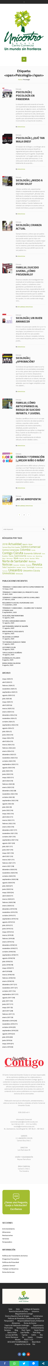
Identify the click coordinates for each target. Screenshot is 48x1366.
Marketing (39, 556)
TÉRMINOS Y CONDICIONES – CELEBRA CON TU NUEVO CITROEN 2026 (22, 609)
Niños (37, 558)
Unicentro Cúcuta (31, 570)
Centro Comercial (30, 547)
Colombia (25, 549)
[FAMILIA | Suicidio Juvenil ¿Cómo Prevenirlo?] (7, 268)
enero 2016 (6, 1047)
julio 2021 (5, 846)
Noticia (32, 561)
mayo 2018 (6, 968)
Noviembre (16, 565)
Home (20, 79)
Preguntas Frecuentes (10, 1259)
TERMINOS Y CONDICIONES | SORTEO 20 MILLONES (20, 597)
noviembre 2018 (8, 948)
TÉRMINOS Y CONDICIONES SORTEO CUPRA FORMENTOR (23, 587)
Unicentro (15, 570)
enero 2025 (6, 711)
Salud (4, 567)
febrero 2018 (7, 978)
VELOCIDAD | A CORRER (10, 636)
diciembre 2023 (8, 754)
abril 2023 (6, 780)
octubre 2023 (7, 761)
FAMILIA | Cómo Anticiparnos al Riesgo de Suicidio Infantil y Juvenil (28, 408)
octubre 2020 (7, 876)
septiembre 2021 (8, 840)
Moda (16, 558)
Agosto (25, 544)
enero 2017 (6, 1017)
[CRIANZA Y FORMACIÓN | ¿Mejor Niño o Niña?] (7, 458)
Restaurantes (7, 1235)
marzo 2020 (6, 899)
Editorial (37, 553)
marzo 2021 (6, 859)
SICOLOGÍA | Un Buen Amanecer (29, 320)
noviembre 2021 (8, 833)
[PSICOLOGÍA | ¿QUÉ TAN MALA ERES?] (7, 139)
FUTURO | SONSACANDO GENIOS (14, 621)
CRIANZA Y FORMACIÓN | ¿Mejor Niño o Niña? (30, 458)
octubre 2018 (7, 951)
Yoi (23, 1337)
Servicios (5, 1238)
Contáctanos (38, 1316)
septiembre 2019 (8, 918)
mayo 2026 (6, 679)
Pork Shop (36, 1332)
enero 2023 (6, 787)
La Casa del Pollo (11, 1335)
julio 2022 (5, 807)
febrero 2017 (7, 1014)
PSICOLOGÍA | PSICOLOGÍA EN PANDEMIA (25, 95)
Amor (30, 544)
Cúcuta (18, 553)
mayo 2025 (6, 702)
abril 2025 (6, 705)
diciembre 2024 (8, 715)
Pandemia (28, 565)
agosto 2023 (7, 767)
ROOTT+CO (28, 1339)
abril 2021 (6, 856)
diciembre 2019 (8, 909)
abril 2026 (6, 682)
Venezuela (19, 573)
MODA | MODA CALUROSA (11, 663)
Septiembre (11, 567)
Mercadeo (10, 558)
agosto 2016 (7, 1033)
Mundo (27, 558)
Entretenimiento (8, 1229)
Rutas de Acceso (8, 1272)
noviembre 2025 (8, 688)
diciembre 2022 (8, 790)
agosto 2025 (7, 695)
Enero (43, 553)
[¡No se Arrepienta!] (7, 500)
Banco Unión (12, 1332)
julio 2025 (5, 698)
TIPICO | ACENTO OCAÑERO (12, 652)
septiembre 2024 (8, 725)
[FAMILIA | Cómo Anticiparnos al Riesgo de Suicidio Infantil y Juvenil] (7, 404)
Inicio (10, 1309)
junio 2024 (6, 734)
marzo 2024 (6, 744)
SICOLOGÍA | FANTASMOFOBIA (13, 615)
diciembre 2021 (8, 830)
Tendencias (39, 567)
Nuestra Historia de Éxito (18, 1311)
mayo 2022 (6, 813)
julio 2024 (5, 731)
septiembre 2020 (8, 879)
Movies (17, 1339)
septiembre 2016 (8, 1030)
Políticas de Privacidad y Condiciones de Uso (24, 1318)
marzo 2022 (6, 820)
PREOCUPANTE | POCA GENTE (13, 631)
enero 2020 (6, 905)
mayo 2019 (6, 932)
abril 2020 (6, 895)
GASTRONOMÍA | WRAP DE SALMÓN (15, 626)
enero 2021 (6, 866)
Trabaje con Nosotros (10, 1269)
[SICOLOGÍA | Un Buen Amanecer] (7, 319)
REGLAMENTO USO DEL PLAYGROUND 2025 (18, 602)
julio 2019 (5, 925)
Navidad (32, 558)
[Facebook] (19, 1354)
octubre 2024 (7, 721)
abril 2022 (6, 817)
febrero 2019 (7, 938)
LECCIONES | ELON (9, 647)
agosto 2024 (7, 728)
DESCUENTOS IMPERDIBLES (18, 1342)
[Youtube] (28, 1354)
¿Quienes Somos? (8, 1265)
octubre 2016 (7, 1027)
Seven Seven (39, 1330)
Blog (16, 1330)
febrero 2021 (7, 863)
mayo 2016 (6, 1043)
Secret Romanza (11, 1337)
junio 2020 (6, 889)
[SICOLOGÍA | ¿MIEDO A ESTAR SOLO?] (7, 181)
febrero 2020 (7, 902)
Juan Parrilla (25, 1332)
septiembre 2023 (8, 764)
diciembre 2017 (8, 984)
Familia (11, 556)
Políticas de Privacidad (10, 1262)
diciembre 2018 (8, 945)
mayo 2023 (6, 777)
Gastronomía (20, 556)
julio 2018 (5, 961)
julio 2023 (5, 771)
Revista (37, 564)
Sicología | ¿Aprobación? (25, 360)
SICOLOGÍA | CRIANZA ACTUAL (29, 227)
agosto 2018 (7, 958)
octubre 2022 (7, 797)
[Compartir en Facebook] (5, 1363)
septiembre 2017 (8, 994)
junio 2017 (6, 1004)
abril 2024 (6, 741)
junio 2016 (6, 1040)
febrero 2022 (7, 823)
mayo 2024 (6, 738)
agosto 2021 (7, 843)
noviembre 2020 (8, 872)
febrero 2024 (7, 748)
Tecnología (30, 567)
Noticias (7, 564)
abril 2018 (6, 971)
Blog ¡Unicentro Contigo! (24, 1314)
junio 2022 (6, 810)
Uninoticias (21, 127)
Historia (29, 556)
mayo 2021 (6, 853)
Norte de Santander (15, 561)
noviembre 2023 (8, 757)
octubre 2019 (7, 915)
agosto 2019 (7, 922)
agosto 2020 (7, 882)
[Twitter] (24, 1354)
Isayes (30, 1337)
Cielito (33, 1335)
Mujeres (21, 558)
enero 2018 (6, 981)
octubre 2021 (7, 836)
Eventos (5, 556)
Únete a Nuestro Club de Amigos (17, 1316)
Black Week (36, 1342)
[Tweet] (24, 1363)
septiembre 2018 (8, 955)
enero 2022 (6, 826)
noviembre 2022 (8, 794)
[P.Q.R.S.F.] (16, 1202)
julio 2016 (5, 1037)
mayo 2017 (6, 1007)
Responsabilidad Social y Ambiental (31, 1321)
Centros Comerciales (10, 550)
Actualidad (21, 307)
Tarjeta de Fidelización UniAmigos (16, 1325)
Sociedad (19, 567)
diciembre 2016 (8, 1020)
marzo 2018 (6, 974)
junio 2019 (6, 928)
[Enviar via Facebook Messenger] (33, 1363)
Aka (41, 1335)
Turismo (5, 571)
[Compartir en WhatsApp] (14, 1363)
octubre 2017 (7, 991)
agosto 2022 (7, 803)
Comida (33, 550)
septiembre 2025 (8, 692)
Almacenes (6, 1232)
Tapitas (24, 1335)
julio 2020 (5, 886)
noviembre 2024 (8, 718)
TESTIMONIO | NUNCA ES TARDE (14, 642)
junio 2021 (6, 849)
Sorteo (24, 567)
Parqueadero (7, 1242)
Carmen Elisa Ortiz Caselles (11, 547)
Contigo (7, 553)
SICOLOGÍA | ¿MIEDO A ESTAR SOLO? (29, 182)
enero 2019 (6, 941)
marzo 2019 (6, 935)
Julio (34, 556)
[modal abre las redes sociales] (43, 1363)
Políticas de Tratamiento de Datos (15, 1255)
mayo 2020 (6, 892)
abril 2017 (6, 1010)
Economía (28, 553)
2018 (4, 544)
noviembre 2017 (8, 987)
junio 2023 (6, 774)
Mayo (4, 558)
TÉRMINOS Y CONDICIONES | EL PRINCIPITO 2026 (20, 592)
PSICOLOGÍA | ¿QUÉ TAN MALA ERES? (30, 140)
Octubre (22, 565)
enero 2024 (6, 751)
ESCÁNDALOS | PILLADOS (11, 658)
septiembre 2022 (8, 800)
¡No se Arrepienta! (28, 499)
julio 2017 (5, 1001)
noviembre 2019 (8, 912)
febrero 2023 (7, 784)
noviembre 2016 (8, 1024)
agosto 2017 (7, 997)
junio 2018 (6, 964)
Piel (34, 1344)
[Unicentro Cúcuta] (24, 30)
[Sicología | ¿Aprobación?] (7, 359)
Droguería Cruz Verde (22, 1344)
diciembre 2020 (8, 869)
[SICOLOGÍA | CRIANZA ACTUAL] (7, 226)
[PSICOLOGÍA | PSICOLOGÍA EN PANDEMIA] (7, 93)
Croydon (40, 1337)
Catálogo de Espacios (31, 1309)
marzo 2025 (6, 708)
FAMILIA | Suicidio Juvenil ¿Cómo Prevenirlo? (27, 270)
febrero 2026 (7, 685)
